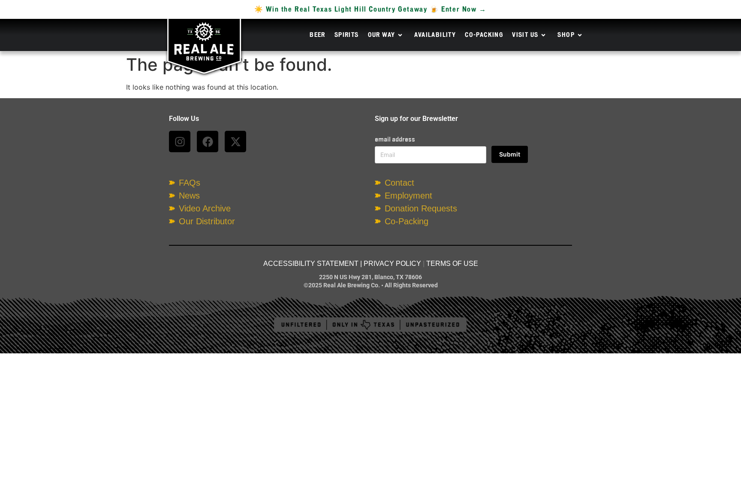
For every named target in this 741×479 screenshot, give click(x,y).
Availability (435, 35)
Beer (317, 35)
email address (395, 139)
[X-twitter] (235, 141)
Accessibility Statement (310, 263)
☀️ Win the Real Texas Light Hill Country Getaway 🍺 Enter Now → (370, 9)
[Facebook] (207, 141)
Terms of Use (452, 263)
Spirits (346, 35)
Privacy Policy (392, 263)
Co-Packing (484, 35)
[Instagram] (179, 141)
